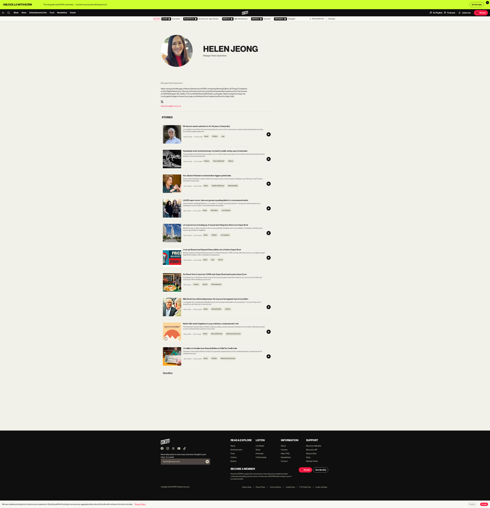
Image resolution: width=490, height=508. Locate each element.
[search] (9, 13)
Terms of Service (274, 487)
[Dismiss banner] (487, 2)
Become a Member (313, 446)
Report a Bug (246, 487)
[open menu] (4, 13)
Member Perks (312, 461)
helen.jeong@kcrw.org (170, 106)
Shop (308, 457)
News (24, 13)
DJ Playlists (437, 13)
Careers (284, 450)
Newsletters (62, 13)
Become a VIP (311, 450)
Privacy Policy (259, 487)
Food (52, 13)
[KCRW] (165, 444)
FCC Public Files (304, 487)
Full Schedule (261, 457)
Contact (284, 461)
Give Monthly (320, 470)
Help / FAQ (285, 453)
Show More (168, 373)
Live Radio (260, 446)
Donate (483, 13)
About (283, 446)
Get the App (477, 4)
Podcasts (451, 13)
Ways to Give (311, 453)
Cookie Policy (289, 487)
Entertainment (236, 450)
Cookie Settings (321, 487)
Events (73, 13)
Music (16, 13)
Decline (472, 504)
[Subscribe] (207, 461)
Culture (234, 457)
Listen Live (466, 13)
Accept (484, 504)
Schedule (331, 19)
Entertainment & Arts (38, 13)
